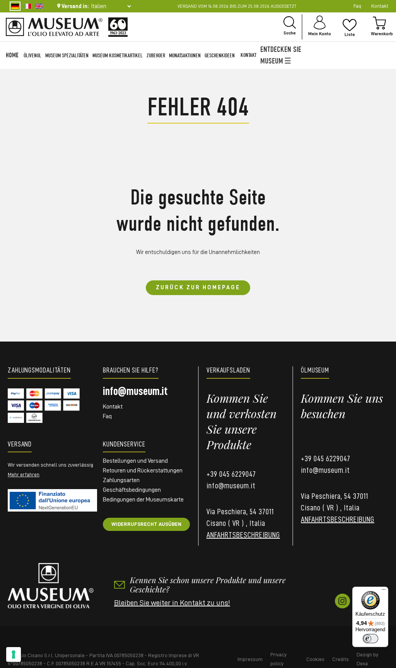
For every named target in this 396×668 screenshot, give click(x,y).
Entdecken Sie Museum (280, 55)
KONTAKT (248, 55)
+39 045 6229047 (231, 474)
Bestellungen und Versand (135, 461)
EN (39, 6)
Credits (340, 659)
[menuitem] (32, 56)
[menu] (120, 55)
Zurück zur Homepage (198, 287)
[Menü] (383, 591)
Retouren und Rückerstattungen (143, 470)
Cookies (315, 659)
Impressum (250, 659)
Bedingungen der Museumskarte (143, 499)
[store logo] (54, 27)
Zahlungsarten (121, 480)
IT (27, 6)
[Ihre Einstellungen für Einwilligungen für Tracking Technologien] (13, 654)
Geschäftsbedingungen (132, 490)
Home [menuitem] (12, 55)
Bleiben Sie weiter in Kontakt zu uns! (172, 602)
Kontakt (113, 407)
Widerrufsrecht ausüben (146, 524)
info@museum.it (135, 391)
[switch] (370, 638)
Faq (357, 6)
